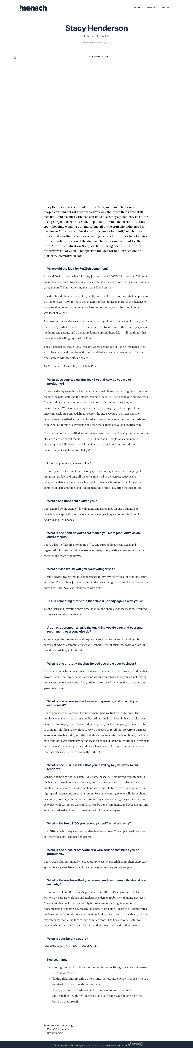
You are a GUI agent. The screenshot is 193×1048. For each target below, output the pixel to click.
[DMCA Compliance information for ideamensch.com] (135, 1045)
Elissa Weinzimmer (58, 1029)
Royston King (55, 1032)
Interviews (53, 1025)
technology (67, 1025)
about (137, 7)
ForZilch (98, 207)
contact (166, 7)
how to (151, 7)
